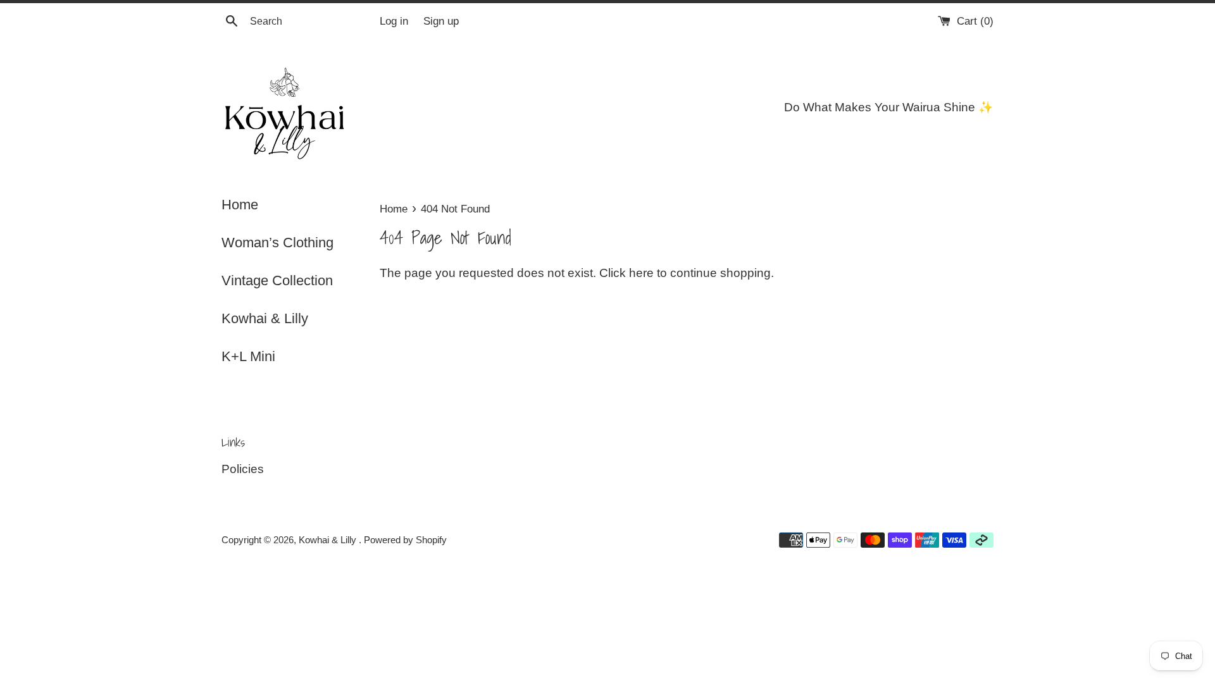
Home (239, 204)
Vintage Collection (277, 280)
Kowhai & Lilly (264, 318)
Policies (242, 469)
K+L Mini (248, 356)
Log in (394, 21)
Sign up (441, 21)
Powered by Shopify (405, 539)
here (641, 273)
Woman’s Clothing (277, 242)
